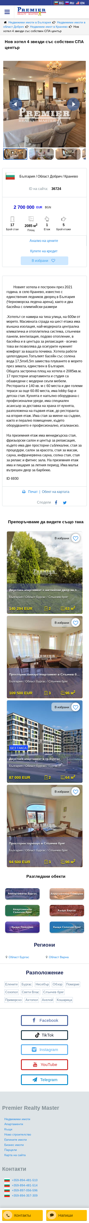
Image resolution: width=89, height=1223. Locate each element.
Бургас (27, 984)
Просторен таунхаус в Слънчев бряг (37, 843)
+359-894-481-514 (25, 1185)
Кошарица (64, 1000)
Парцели (10, 1150)
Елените (11, 984)
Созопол (11, 992)
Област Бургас (19, 957)
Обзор (57, 984)
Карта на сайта (15, 1155)
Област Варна (59, 957)
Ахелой (47, 1000)
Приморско (13, 1000)
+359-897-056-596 (25, 1190)
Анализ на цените (44, 241)
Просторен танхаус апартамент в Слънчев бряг (45, 674)
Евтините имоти (15, 1139)
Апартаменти (13, 1124)
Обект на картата (55, 492)
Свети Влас (30, 992)
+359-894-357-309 (25, 1195)
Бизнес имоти (14, 1145)
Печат (33, 492)
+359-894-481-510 (25, 1180)
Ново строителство (17, 1134)
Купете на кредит (43, 251)
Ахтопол (31, 1000)
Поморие (72, 984)
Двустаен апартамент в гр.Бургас (34, 759)
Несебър (42, 984)
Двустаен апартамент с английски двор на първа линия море (45, 590)
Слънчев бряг (53, 992)
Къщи (8, 1129)
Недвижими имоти (17, 1119)
